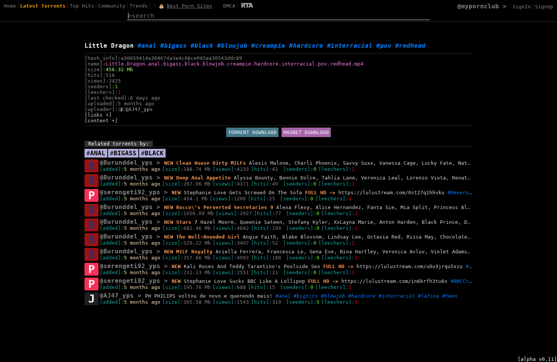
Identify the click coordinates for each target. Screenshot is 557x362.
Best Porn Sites (189, 6)
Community (111, 6)
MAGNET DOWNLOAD (306, 132)
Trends (139, 6)
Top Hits (82, 6)
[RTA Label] (247, 6)
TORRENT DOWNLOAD (252, 132)
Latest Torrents (43, 6)
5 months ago (142, 169)
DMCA (229, 6)
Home (10, 6)
